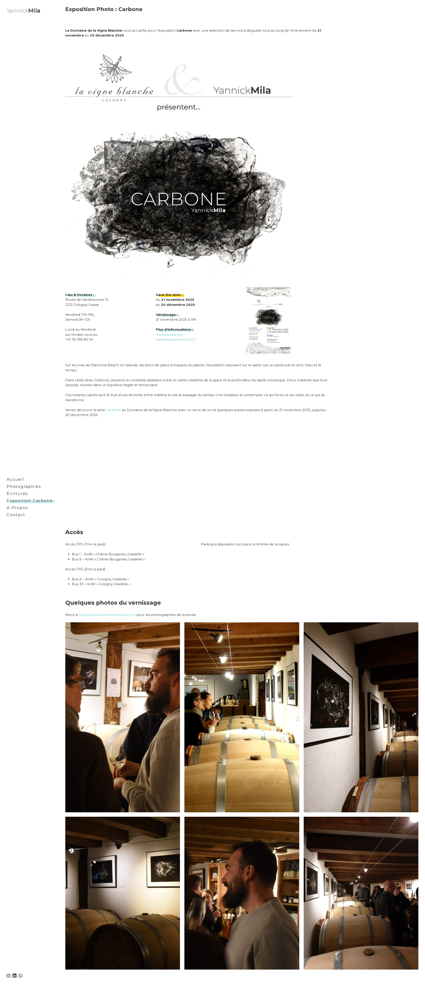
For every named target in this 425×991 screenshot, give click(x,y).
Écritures (17, 493)
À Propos (17, 507)
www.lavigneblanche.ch (176, 339)
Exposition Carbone (30, 500)
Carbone (113, 410)
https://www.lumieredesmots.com (107, 615)
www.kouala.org (169, 334)
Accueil (15, 479)
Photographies (24, 486)
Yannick (23, 10)
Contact (16, 514)
